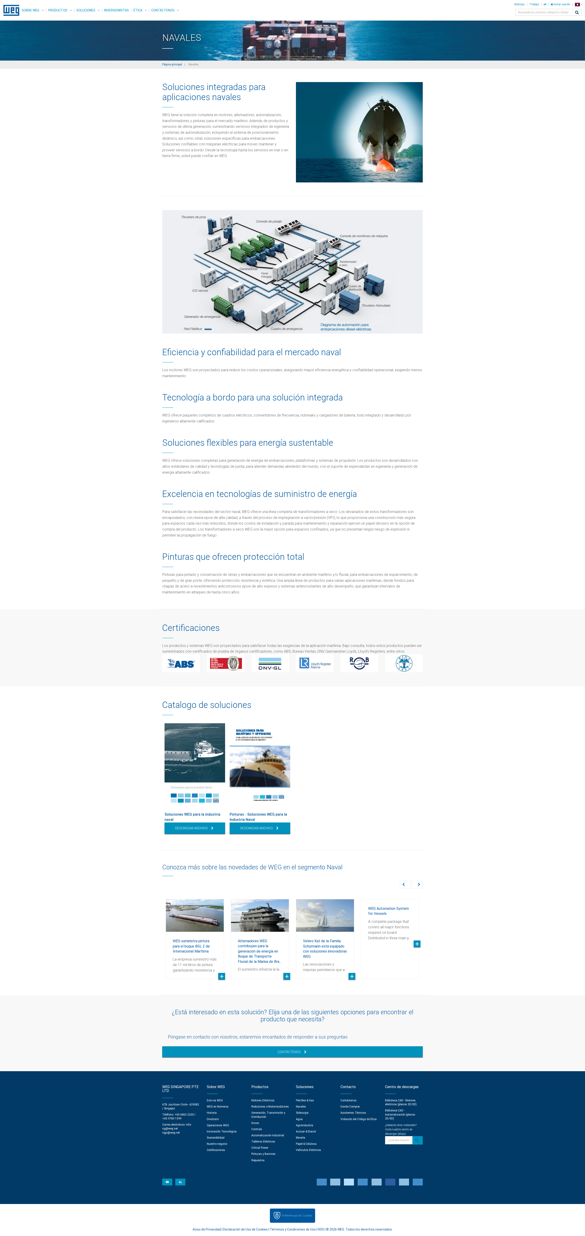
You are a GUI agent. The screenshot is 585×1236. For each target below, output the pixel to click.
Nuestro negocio (217, 1143)
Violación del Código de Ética (358, 1119)
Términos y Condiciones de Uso (293, 1229)
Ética (137, 10)
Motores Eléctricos (262, 1100)
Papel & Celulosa (306, 1143)
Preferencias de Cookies (297, 1215)
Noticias (519, 4)
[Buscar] (577, 13)
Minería (300, 1137)
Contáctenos (162, 10)
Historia (212, 1112)
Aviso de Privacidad (207, 1229)
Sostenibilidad (215, 1137)
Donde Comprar (350, 1106)
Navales (301, 1106)
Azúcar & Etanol (306, 1131)
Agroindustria (304, 1125)
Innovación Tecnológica (222, 1131)
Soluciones (85, 10)
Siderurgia (302, 1112)
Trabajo (534, 4)
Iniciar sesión (561, 4)
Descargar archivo (191, 828)
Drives (255, 1123)
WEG (9, 10)
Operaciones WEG (218, 1125)
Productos (57, 10)
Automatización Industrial (267, 1135)
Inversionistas (116, 10)
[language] (578, 4)
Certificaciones (216, 1150)
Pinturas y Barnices (263, 1154)
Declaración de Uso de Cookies (245, 1229)
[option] (195, 778)
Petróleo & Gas (305, 1100)
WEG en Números (218, 1106)
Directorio (213, 1119)
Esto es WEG (215, 1100)
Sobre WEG (30, 10)
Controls (256, 1129)
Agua (299, 1119)
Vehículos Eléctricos (308, 1150)
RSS (321, 1229)
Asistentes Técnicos (353, 1112)
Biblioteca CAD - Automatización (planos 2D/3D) (400, 1114)
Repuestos (258, 1160)
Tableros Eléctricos (263, 1141)
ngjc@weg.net (171, 1132)
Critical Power (259, 1147)
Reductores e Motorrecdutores (270, 1106)
